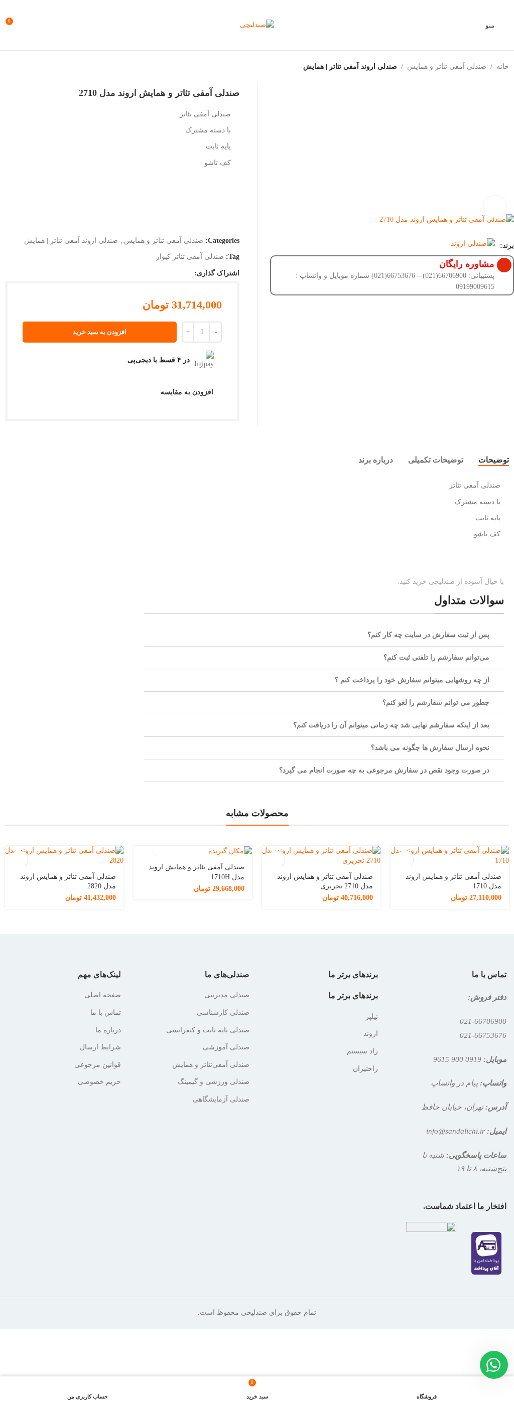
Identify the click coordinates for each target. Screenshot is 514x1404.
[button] (324, 635)
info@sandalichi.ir (455, 1131)
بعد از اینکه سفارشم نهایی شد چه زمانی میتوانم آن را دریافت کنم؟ (391, 725)
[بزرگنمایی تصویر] (495, 207)
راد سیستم (362, 1051)
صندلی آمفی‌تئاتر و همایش (210, 1064)
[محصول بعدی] (6, 67)
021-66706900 (483, 1021)
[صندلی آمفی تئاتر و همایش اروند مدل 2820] (64, 855)
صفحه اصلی (102, 995)
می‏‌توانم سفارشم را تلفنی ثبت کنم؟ (436, 657)
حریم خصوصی (99, 1081)
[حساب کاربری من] (32, 25)
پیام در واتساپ (454, 1082)
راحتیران (365, 1068)
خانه (502, 66)
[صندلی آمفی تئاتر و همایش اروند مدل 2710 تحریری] (321, 855)
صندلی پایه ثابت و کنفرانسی (207, 1030)
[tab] (493, 459)
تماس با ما (105, 1012)
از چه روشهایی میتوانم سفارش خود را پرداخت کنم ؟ (412, 680)
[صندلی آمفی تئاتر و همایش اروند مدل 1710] (450, 855)
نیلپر (371, 1016)
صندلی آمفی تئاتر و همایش (446, 66)
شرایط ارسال (100, 1047)
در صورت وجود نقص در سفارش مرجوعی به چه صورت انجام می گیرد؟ (384, 770)
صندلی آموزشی (226, 1047)
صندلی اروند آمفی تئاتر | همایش (350, 66)
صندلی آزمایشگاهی (221, 1099)
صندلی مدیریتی (226, 995)
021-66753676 (483, 1035)
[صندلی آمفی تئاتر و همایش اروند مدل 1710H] (193, 851)
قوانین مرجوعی (97, 1064)
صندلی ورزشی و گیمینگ (213, 1081)
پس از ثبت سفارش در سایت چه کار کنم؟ (428, 635)
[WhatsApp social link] (188, 273)
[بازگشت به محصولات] (18, 67)
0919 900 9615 (457, 1059)
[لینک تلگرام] (175, 273)
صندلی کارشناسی (223, 1012)
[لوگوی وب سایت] (257, 24)
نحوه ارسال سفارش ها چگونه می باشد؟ (430, 747)
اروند (370, 1033)
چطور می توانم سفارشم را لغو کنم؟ (435, 702)
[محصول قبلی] (30, 67)
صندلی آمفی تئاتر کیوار (190, 256)
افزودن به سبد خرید (99, 332)
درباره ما (108, 1030)
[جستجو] (50, 25)
